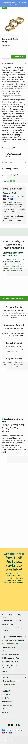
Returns (4, 709)
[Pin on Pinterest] (14, 181)
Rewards (6, 35)
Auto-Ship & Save (9, 17)
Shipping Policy (7, 705)
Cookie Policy (6, 698)
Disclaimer (5, 712)
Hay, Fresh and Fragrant (10, 644)
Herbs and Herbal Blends (10, 654)
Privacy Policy (6, 694)
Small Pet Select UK (11, 740)
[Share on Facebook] (11, 181)
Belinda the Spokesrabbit (11, 681)
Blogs (5, 41)
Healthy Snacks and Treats (11, 658)
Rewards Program (8, 624)
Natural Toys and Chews (10, 662)
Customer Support (8, 685)
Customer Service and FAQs (11, 621)
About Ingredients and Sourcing (13, 640)
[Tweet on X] (7, 181)
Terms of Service (7, 702)
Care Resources (8, 29)
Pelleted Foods (7, 651)
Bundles (4, 671)
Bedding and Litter (8, 647)
